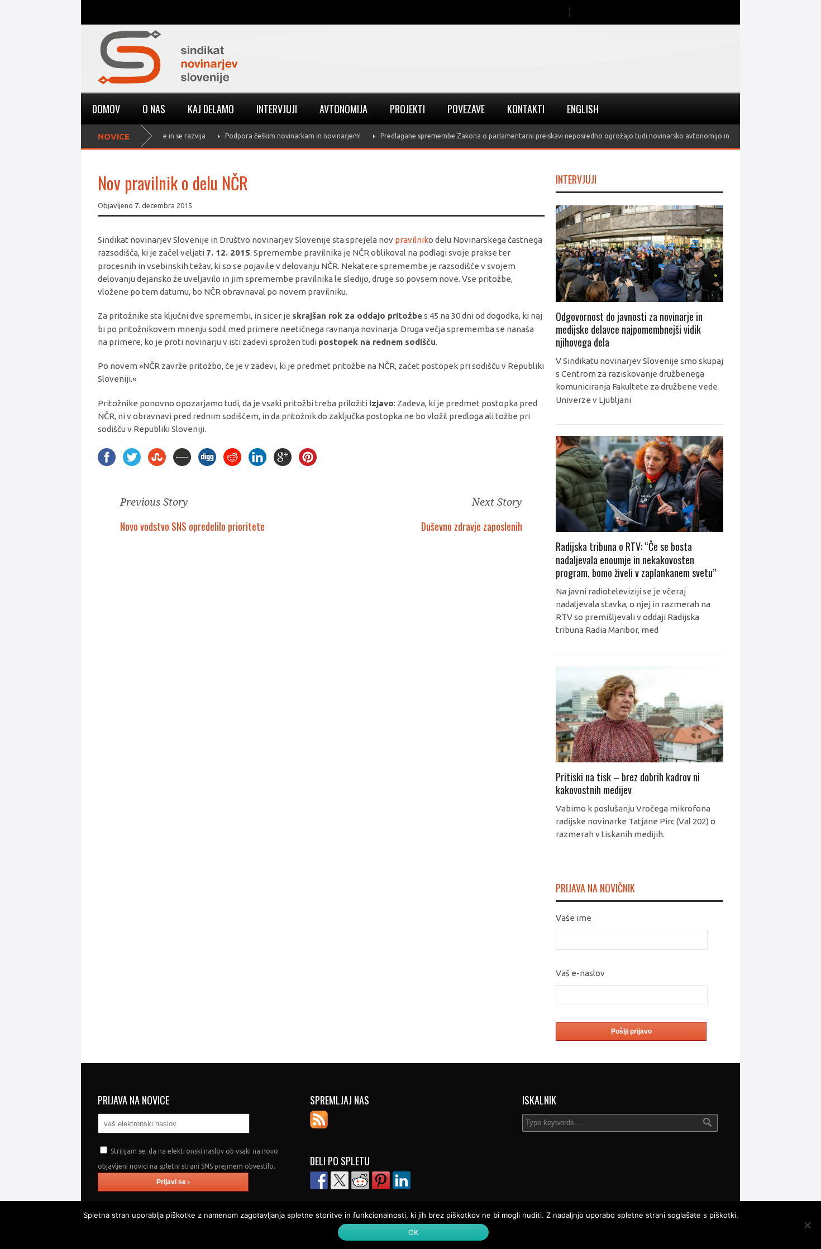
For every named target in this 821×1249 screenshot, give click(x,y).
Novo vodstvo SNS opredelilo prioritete (192, 526)
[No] (807, 1225)
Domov (106, 109)
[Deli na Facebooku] (319, 1180)
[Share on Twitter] (340, 1180)
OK (413, 1232)
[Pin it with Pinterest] (381, 1180)
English (583, 109)
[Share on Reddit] (360, 1180)
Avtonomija (343, 109)
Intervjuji (276, 109)
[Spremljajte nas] (319, 1119)
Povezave (466, 109)
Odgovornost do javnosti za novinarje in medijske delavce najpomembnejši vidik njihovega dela (629, 329)
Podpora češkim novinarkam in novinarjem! (274, 136)
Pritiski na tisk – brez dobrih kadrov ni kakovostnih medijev (628, 783)
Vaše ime (573, 918)
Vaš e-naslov (580, 973)
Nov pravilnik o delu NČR (173, 182)
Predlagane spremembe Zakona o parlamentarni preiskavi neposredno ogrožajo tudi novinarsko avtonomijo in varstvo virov (557, 136)
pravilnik (411, 239)
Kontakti (526, 109)
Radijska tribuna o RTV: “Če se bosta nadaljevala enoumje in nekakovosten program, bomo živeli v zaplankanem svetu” (636, 559)
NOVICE (114, 136)
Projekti (407, 109)
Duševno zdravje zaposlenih (471, 526)
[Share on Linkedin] (401, 1180)
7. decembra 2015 (163, 205)
